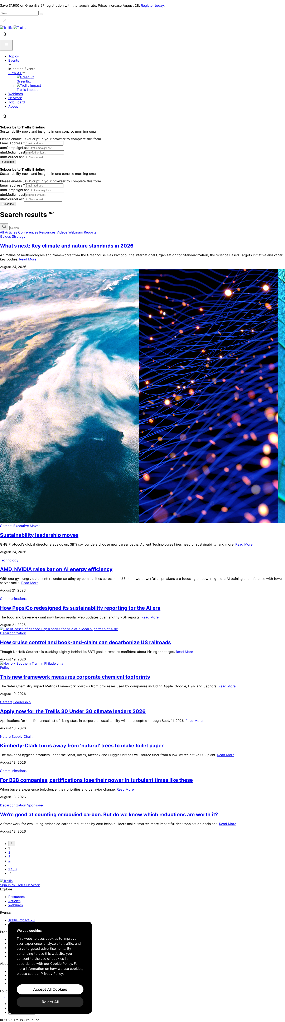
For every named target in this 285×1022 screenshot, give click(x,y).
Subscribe (8, 161)
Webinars (15, 94)
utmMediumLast (12, 152)
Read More (27, 259)
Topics (13, 56)
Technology (9, 560)
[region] (50, 968)
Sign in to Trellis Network (20, 885)
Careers (6, 526)
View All (15, 73)
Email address (12, 143)
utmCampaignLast (14, 148)
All (2, 232)
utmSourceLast (12, 157)
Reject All (50, 1002)
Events (13, 60)
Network (15, 98)
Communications (13, 599)
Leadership (22, 702)
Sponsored (35, 805)
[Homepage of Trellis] (6, 881)
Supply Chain (22, 736)
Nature (5, 736)
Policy (5, 667)
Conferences (28, 232)
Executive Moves (26, 526)
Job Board (16, 102)
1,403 (12, 869)
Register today (152, 5)
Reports (90, 232)
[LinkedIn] (2, 996)
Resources (47, 232)
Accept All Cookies (50, 989)
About (13, 106)
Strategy (18, 236)
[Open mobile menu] (6, 45)
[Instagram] (7, 996)
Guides (5, 236)
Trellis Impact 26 (21, 920)
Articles (11, 232)
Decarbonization (13, 633)
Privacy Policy (52, 973)
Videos (62, 232)
